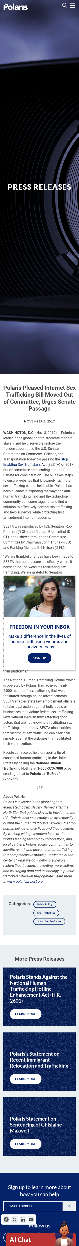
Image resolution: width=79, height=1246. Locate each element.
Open (41, 1239)
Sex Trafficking (46, 912)
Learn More (25, 1014)
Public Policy (44, 904)
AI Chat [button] (20, 1239)
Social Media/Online (49, 921)
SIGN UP (39, 658)
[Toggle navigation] (72, 6)
